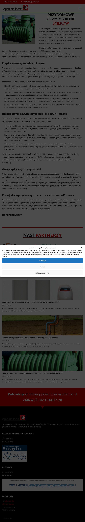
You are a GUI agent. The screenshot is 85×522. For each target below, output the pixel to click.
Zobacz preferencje (42, 273)
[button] (82, 248)
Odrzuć (42, 267)
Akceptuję (42, 261)
